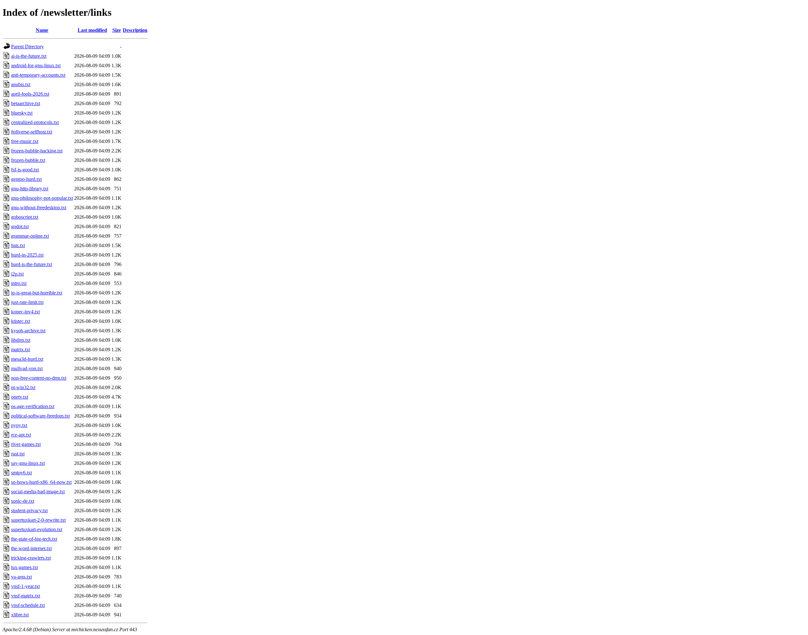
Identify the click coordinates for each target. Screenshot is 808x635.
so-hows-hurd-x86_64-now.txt (41, 482)
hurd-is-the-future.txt (31, 264)
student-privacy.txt (29, 510)
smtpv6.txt (21, 472)
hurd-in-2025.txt (27, 255)
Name (42, 30)
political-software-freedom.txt (40, 415)
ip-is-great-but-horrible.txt (36, 292)
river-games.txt (26, 444)
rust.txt (18, 453)
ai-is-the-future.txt (28, 56)
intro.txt (19, 283)
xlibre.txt (20, 614)
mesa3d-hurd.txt (27, 359)
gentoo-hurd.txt (26, 179)
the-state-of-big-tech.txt (34, 539)
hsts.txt (18, 245)
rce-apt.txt (21, 434)
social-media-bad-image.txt (38, 491)
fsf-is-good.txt (25, 169)
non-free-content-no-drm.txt (38, 378)
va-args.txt (21, 576)
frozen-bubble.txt (28, 160)
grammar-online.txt (30, 236)
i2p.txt (17, 273)
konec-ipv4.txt (25, 311)
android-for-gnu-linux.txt (36, 65)
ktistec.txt (20, 321)
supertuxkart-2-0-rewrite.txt (38, 520)
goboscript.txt (24, 217)
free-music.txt (24, 141)
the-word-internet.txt (31, 548)
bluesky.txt (22, 113)
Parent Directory (27, 46)
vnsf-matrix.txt (25, 595)
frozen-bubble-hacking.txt (36, 150)
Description (135, 30)
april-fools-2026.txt (30, 94)
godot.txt (20, 226)
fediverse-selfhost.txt (31, 131)
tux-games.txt (24, 567)
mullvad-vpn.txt (27, 368)
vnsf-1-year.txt (25, 586)
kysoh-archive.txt (28, 330)
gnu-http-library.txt (29, 188)
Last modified (92, 30)
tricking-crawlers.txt (31, 558)
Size (116, 30)
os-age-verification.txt (32, 406)
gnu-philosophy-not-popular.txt (42, 198)
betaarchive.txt (25, 103)
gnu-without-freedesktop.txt (38, 207)
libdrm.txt (20, 340)
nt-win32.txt (23, 387)
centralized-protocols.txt (35, 122)
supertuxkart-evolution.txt (36, 529)
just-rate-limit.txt (27, 302)
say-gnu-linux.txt (28, 463)
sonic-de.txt (22, 501)
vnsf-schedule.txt (28, 605)
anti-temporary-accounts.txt (38, 75)
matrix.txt (20, 349)
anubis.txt (20, 84)
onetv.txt (19, 397)
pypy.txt (19, 425)
